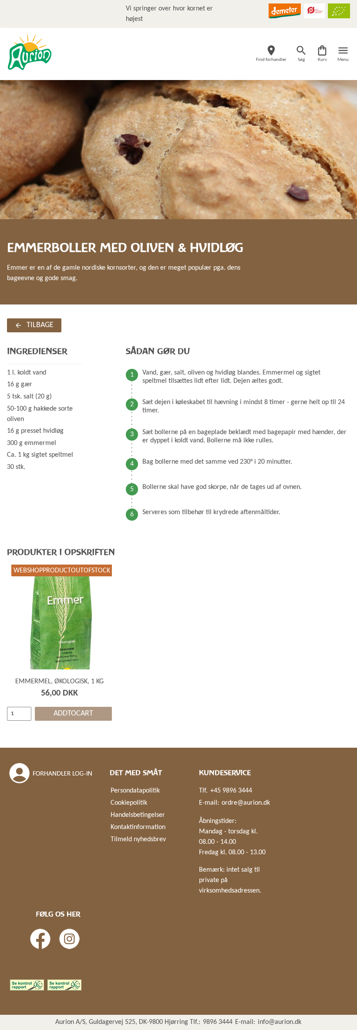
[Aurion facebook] (40, 939)
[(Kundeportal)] (51, 773)
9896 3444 (217, 1022)
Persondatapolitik (135, 790)
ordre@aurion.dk (246, 802)
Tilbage (40, 325)
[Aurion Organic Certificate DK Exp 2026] (314, 10)
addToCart (73, 713)
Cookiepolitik (129, 802)
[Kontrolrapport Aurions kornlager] (27, 985)
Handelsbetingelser (138, 815)
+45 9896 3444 (231, 790)
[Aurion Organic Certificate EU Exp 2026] (339, 10)
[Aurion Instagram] (69, 939)
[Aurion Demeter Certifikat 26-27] (285, 10)
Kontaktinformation (138, 827)
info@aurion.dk (279, 1022)
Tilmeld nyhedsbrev (138, 839)
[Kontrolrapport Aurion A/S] (64, 985)
